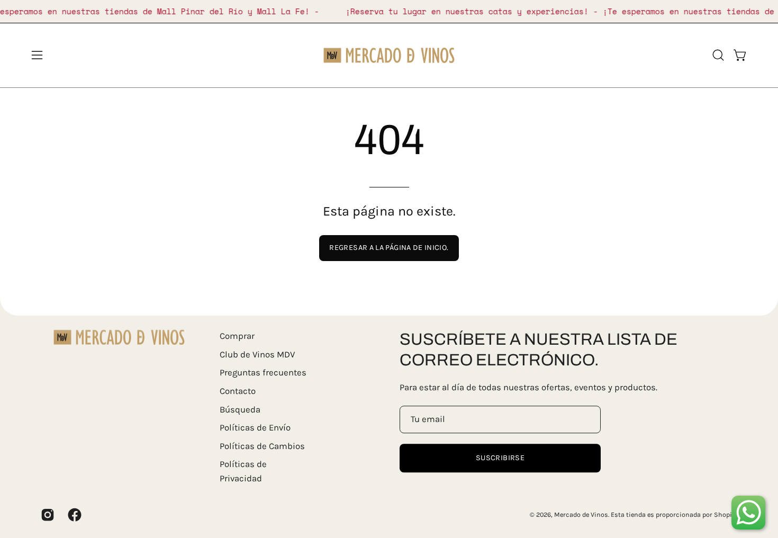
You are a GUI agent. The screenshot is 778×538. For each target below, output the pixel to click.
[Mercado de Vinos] (389, 55)
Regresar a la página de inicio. (388, 247)
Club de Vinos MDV (257, 354)
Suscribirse (500, 457)
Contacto (238, 391)
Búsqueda (240, 410)
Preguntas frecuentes (263, 373)
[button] (718, 55)
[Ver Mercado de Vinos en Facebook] (73, 515)
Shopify (725, 514)
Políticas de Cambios (262, 446)
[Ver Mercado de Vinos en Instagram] (46, 515)
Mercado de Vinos (581, 514)
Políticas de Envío (255, 428)
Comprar (237, 336)
